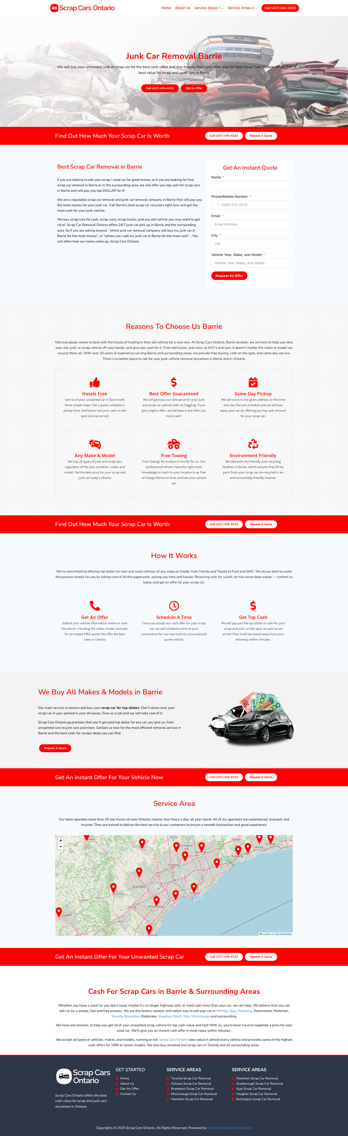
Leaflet (266, 934)
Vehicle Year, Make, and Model (236, 255)
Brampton (132, 1016)
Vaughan (165, 1016)
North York (181, 1016)
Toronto (117, 1016)
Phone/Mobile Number (229, 197)
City (214, 235)
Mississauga (200, 1016)
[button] (61, 841)
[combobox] (215, 205)
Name (216, 177)
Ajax (232, 1011)
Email (215, 216)
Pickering (245, 1011)
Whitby (222, 1011)
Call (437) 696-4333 (280, 8)
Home (166, 8)
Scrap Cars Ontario (173, 1039)
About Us (182, 8)
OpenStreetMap (283, 934)
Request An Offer (229, 276)
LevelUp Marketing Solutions (229, 1128)
